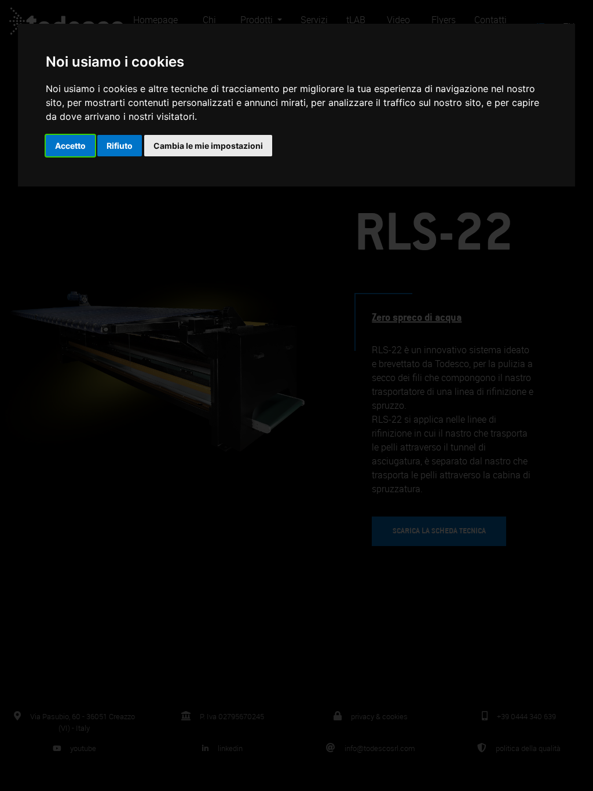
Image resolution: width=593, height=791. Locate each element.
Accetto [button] (70, 146)
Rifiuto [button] (120, 146)
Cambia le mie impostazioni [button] (208, 146)
